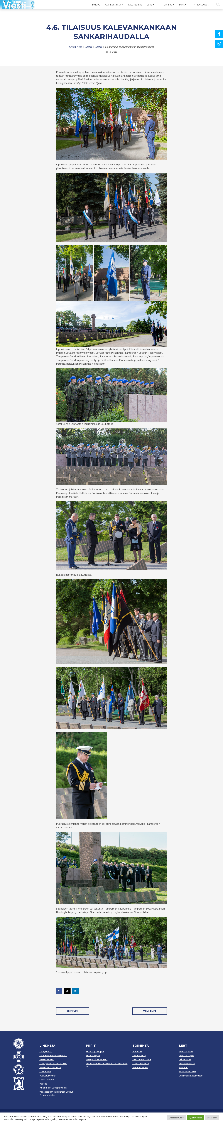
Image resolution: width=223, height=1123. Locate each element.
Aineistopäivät (186, 1051)
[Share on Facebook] (59, 991)
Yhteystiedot (201, 4)
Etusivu (96, 4)
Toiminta (167, 4)
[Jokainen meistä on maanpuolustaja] (17, 4)
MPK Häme (45, 1071)
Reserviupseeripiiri (95, 1051)
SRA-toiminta (139, 1055)
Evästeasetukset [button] (176, 1117)
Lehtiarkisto (185, 1059)
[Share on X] (67, 991)
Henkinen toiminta (141, 1059)
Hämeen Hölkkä (140, 1067)
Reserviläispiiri (93, 1055)
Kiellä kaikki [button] (212, 1117)
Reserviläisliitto (46, 1059)
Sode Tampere (46, 1079)
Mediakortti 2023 (187, 1071)
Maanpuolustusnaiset (96, 1059)
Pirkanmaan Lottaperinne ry (53, 1087)
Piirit (181, 4)
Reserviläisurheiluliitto (50, 1067)
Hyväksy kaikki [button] (195, 1117)
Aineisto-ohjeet (186, 1055)
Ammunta (137, 1051)
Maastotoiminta (140, 1063)
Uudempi (72, 1011)
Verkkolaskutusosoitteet (191, 1075)
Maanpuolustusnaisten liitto (53, 1063)
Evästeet (183, 1067)
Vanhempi (149, 1011)
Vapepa (43, 1083)
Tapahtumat (135, 4)
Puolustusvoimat (47, 1075)
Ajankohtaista (113, 4)
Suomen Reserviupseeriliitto (53, 1055)
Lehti (149, 4)
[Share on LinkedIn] (76, 991)
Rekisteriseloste (187, 1063)
